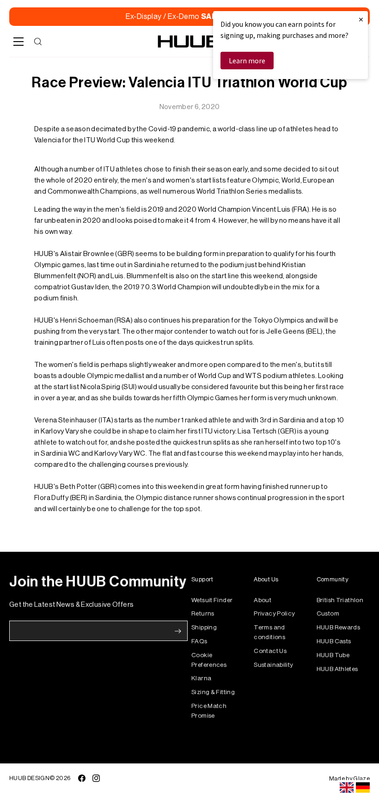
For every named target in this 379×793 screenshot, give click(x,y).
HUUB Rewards (339, 627)
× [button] (361, 19)
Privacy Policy (274, 613)
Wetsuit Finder (211, 600)
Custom (328, 613)
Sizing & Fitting (213, 692)
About (262, 600)
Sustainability (273, 665)
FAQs (199, 641)
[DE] (363, 787)
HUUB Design (29, 778)
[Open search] (38, 41)
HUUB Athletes (337, 669)
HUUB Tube (333, 655)
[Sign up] (178, 631)
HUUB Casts (334, 641)
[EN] (347, 787)
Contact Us (270, 651)
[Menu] (18, 41)
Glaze (361, 778)
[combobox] (347, 787)
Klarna (201, 678)
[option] (363, 787)
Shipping (204, 627)
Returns (202, 613)
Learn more (247, 60)
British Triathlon (340, 600)
